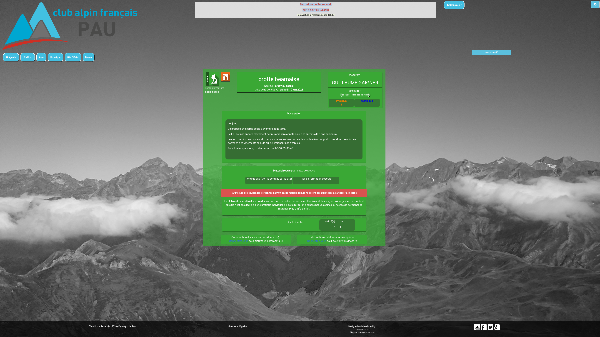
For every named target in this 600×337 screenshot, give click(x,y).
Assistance (490, 52)
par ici (305, 208)
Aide (41, 57)
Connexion (454, 5)
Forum (88, 57)
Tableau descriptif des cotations (355, 95)
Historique (55, 57)
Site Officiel (72, 57)
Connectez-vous (238, 240)
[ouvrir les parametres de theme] (595, 4)
